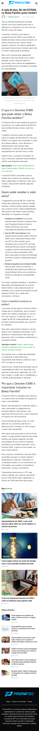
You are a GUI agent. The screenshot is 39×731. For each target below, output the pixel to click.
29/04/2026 (15, 622)
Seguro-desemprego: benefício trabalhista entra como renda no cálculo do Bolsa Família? (18, 347)
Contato (30, 702)
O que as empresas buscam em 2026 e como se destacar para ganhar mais (18, 599)
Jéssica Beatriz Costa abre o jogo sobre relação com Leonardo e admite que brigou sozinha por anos (24, 639)
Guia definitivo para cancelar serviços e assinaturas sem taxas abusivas (23, 628)
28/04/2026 (15, 666)
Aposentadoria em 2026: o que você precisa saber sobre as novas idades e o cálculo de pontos (19, 524)
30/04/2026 (5, 529)
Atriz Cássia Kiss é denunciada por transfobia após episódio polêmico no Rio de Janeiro (23, 662)
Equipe (8, 702)
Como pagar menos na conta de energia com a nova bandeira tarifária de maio (19, 562)
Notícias (6, 517)
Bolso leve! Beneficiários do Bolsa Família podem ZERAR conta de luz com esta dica (18, 168)
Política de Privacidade (19, 702)
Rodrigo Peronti (14, 17)
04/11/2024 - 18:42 (28, 17)
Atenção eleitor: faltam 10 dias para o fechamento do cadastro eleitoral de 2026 (24, 673)
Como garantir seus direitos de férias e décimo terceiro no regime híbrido (23, 617)
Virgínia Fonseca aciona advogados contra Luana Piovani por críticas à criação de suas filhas (24, 651)
